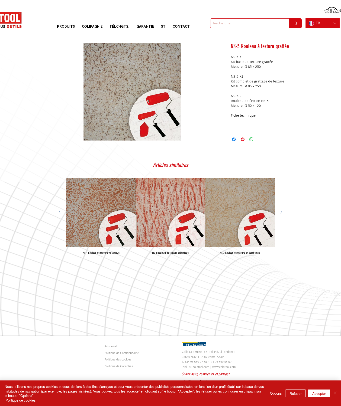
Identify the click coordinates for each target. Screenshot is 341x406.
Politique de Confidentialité (121, 353)
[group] (170, 215)
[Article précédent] (59, 212)
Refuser (296, 393)
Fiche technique (243, 115)
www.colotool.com (224, 367)
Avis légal (110, 346)
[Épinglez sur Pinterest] (242, 139)
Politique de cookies (21, 400)
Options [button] (276, 393)
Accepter (319, 393)
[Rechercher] (295, 23)
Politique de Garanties (118, 366)
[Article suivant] (281, 212)
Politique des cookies (117, 359)
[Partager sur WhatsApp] (251, 139)
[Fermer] (335, 393)
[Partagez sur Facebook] (234, 139)
